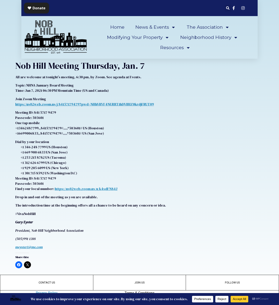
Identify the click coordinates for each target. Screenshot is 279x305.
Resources (172, 47)
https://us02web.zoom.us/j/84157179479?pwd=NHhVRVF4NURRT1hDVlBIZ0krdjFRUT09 (84, 104)
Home (117, 27)
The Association (205, 27)
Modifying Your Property (135, 37)
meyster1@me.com (29, 247)
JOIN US (139, 282)
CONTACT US (47, 282)
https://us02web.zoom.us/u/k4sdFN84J (86, 188)
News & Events (152, 27)
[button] (228, 8)
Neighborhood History (205, 37)
